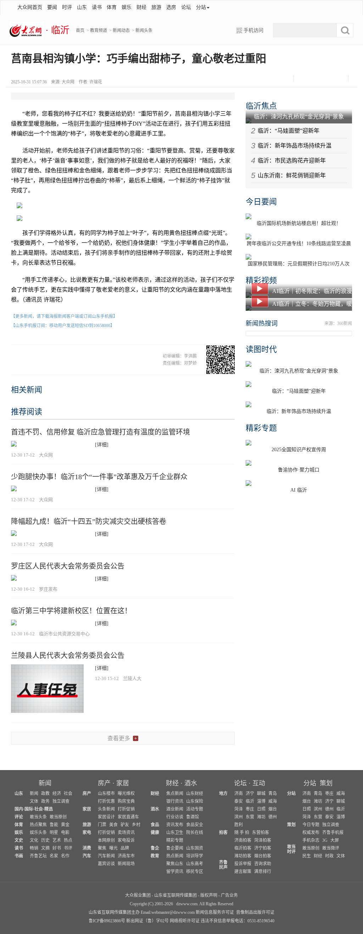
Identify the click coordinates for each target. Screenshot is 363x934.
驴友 (125, 824)
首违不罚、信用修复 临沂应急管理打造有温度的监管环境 (100, 432)
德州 (272, 816)
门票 (102, 824)
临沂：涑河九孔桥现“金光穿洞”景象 (299, 117)
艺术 (56, 840)
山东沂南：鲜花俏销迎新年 (292, 175)
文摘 (45, 848)
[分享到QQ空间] (327, 78)
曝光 (113, 848)
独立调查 (60, 801)
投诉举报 (242, 863)
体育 (112, 7)
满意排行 (262, 871)
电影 (65, 832)
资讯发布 (174, 824)
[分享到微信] (301, 78)
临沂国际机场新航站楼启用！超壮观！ (299, 223)
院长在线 (194, 832)
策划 (326, 783)
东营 (250, 816)
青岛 (272, 793)
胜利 (238, 824)
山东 (82, 7)
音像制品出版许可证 (255, 912)
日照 (261, 809)
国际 (28, 809)
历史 (45, 840)
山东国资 (194, 848)
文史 (19, 840)
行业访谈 (174, 816)
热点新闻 (174, 855)
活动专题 (194, 809)
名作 (65, 855)
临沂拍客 (242, 848)
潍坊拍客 (242, 855)
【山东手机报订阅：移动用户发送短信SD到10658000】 (63, 325)
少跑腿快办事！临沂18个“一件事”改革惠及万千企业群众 (99, 477)
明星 (54, 832)
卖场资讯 (126, 832)
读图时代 (261, 349)
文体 (34, 801)
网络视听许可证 (185, 920)
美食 (113, 824)
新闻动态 (121, 30)
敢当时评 (291, 849)
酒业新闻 (174, 809)
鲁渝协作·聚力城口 (298, 469)
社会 (68, 793)
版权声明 (208, 895)
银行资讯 (174, 801)
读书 (97, 7)
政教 (45, 793)
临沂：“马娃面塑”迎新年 (288, 131)
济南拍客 (242, 840)
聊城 (261, 793)
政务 (45, 801)
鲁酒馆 (192, 816)
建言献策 (242, 871)
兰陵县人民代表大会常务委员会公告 (67, 655)
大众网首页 (29, 7)
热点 (68, 840)
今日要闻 (261, 201)
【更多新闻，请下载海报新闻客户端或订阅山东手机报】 (64, 316)
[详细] (101, 444)
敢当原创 (58, 816)
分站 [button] (201, 7)
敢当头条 (38, 816)
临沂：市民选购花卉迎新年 (292, 160)
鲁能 (54, 824)
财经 (141, 7)
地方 (223, 793)
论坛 (186, 7)
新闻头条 (143, 30)
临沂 (250, 801)
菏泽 (238, 809)
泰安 (238, 801)
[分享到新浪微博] (314, 78)
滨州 (238, 816)
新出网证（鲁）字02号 (147, 920)
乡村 (136, 824)
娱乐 (127, 7)
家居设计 (106, 816)
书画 (19, 855)
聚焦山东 (174, 863)
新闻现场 (126, 863)
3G (325, 840)
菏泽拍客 (262, 840)
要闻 (52, 7)
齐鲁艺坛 (38, 855)
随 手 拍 (241, 832)
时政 (329, 855)
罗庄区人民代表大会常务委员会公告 (67, 566)
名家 (54, 855)
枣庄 (250, 809)
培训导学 (194, 855)
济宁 (250, 793)
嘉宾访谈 (106, 863)
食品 (155, 824)
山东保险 (194, 801)
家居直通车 (128, 816)
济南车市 (126, 855)
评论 (19, 816)
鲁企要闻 (174, 848)
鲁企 (155, 848)
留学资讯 (174, 871)
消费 (87, 848)
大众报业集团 (138, 895)
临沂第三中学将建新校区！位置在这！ (71, 611)
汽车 (87, 855)
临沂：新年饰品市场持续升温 (294, 146)
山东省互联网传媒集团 (175, 895)
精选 (48, 809)
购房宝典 (126, 801)
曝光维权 (126, 793)
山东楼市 (106, 793)
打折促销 (126, 809)
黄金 (65, 824)
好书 (56, 848)
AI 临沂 (298, 490)
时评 (67, 7)
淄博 (261, 801)
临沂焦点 (261, 105)
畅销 (34, 848)
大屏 (334, 840)
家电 (87, 832)
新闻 (45, 783)
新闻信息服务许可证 (215, 912)
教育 (155, 855)
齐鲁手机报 (333, 832)
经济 (56, 793)
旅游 (156, 7)
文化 (34, 840)
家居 (122, 783)
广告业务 (229, 895)
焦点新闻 (174, 793)
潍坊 (261, 816)
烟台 (272, 809)
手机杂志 (310, 840)
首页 (80, 30)
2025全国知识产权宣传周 (299, 449)
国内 (19, 809)
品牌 (125, 848)
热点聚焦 (38, 824)
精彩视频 (261, 280)
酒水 (190, 783)
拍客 (223, 832)
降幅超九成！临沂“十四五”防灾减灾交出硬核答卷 (88, 521)
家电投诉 (126, 840)
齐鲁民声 (223, 865)
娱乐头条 (38, 832)
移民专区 (194, 871)
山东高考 (194, 863)
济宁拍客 (262, 848)
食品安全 (194, 824)
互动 (258, 783)
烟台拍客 (262, 855)
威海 (272, 801)
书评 (68, 848)
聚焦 (102, 848)
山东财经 (194, 793)
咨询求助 (262, 863)
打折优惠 (106, 801)
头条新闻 (106, 809)
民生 (306, 855)
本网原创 (106, 840)
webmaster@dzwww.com (173, 912)
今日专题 (310, 824)
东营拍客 (260, 832)
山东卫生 (174, 832)
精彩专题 (261, 428)
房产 (104, 783)
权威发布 (310, 832)
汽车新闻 (106, 855)
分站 (309, 783)
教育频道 (98, 30)
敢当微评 (330, 848)
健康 (155, 832)
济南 (238, 793)
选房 (171, 7)
